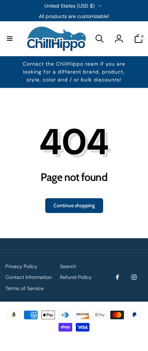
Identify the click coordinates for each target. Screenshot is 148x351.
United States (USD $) (69, 6)
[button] (10, 38)
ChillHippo (81, 339)
